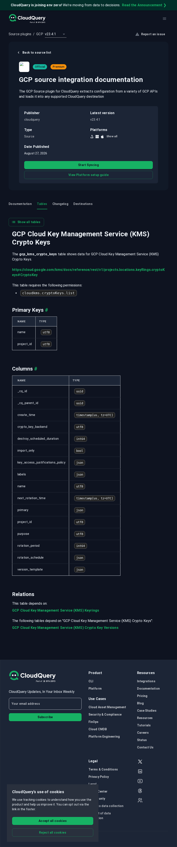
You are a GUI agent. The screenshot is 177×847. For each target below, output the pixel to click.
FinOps (93, 722)
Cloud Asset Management (107, 707)
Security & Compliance (105, 714)
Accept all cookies (53, 821)
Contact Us (145, 747)
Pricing (142, 696)
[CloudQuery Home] (27, 18)
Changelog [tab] (60, 204)
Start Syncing (88, 165)
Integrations (146, 681)
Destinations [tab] (83, 204)
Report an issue (153, 34)
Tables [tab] (42, 204)
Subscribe (45, 717)
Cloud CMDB (97, 729)
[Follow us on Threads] (140, 791)
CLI (90, 681)
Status (142, 740)
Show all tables (28, 222)
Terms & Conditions (103, 769)
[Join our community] (140, 800)
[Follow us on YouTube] (140, 781)
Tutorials (144, 725)
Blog (140, 703)
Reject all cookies (52, 832)
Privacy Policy (98, 776)
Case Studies (146, 710)
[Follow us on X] (140, 762)
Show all (111, 136)
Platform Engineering (104, 736)
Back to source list (36, 52)
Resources (145, 718)
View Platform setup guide (88, 175)
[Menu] (164, 18)
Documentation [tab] (20, 204)
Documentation (148, 688)
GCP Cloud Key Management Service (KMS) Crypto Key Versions (65, 628)
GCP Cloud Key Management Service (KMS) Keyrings (55, 610)
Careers (143, 732)
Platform (95, 688)
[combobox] (55, 34)
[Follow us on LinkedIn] (140, 771)
